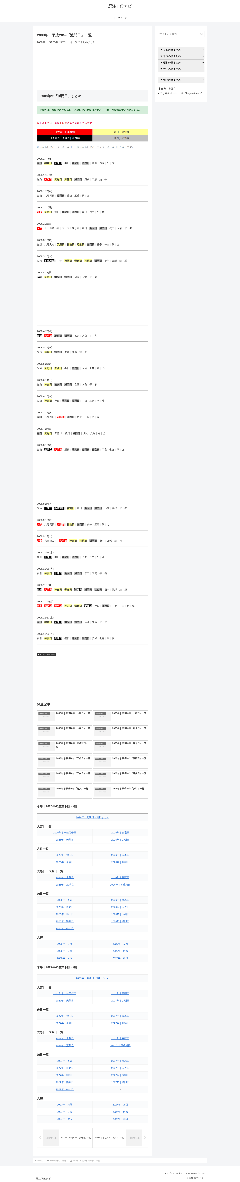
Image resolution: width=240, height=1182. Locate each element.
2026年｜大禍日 (120, 914)
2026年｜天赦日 (65, 839)
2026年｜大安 (64, 958)
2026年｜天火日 (120, 907)
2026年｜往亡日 (65, 928)
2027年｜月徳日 (120, 1023)
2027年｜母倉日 (65, 1023)
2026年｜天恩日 (120, 855)
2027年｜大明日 (120, 1000)
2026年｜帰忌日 (120, 900)
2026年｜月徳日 (120, 862)
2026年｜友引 (120, 943)
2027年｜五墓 (64, 1061)
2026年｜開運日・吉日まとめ (92, 817)
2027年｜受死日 (120, 1038)
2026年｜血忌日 (65, 907)
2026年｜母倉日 (65, 862)
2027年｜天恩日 (120, 1016)
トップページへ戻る (173, 1173)
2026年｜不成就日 (120, 884)
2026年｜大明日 (120, 839)
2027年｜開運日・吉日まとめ (92, 978)
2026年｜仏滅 (120, 951)
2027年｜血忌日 (65, 1068)
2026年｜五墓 (64, 900)
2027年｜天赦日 (65, 1000)
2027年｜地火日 (65, 1075)
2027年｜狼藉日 (65, 1082)
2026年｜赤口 (120, 958)
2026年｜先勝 (64, 943)
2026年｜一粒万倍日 (64, 832)
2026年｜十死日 (65, 877)
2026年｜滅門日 (120, 921)
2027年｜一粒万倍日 (64, 993)
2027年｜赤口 (120, 1119)
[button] (201, 34)
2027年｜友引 (120, 1104)
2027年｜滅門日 (120, 1082)
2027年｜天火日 (120, 1068)
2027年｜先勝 (64, 1104)
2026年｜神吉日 (65, 855)
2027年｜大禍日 (120, 1075)
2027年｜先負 (64, 1111)
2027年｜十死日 (65, 1038)
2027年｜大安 (64, 1119)
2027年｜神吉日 (65, 1016)
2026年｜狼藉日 (65, 921)
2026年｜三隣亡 (65, 884)
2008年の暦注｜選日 (48, 654)
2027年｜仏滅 (120, 1111)
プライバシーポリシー (195, 1173)
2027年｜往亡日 (65, 1089)
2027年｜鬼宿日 (120, 993)
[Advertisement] (92, 67)
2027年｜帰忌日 (120, 1061)
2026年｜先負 (64, 951)
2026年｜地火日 (65, 914)
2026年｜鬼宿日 (120, 832)
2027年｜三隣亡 (65, 1045)
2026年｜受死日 (120, 877)
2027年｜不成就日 (120, 1045)
